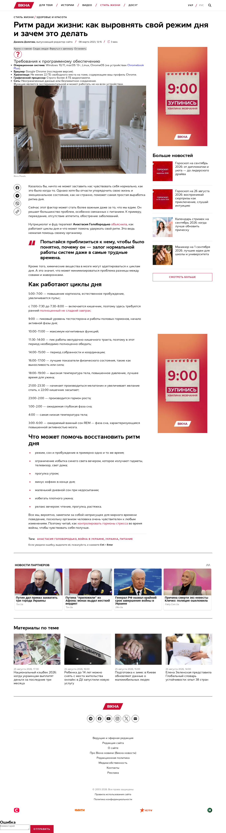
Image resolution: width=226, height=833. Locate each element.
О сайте (113, 748)
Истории (67, 5)
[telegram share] (17, 195)
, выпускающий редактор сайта (43, 41)
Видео (87, 5)
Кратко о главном (23, 48)
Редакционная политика (113, 757)
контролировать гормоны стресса (103, 523)
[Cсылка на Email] (135, 718)
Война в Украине (91, 539)
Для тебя (46, 5)
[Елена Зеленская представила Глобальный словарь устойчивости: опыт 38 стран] (189, 649)
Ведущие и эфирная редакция (113, 738)
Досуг (133, 5)
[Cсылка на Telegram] (90, 718)
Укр (190, 5)
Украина (111, 539)
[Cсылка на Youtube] (108, 718)
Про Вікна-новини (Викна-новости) (113, 752)
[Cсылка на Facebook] (99, 718)
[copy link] (17, 211)
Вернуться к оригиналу (61, 48)
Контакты (113, 767)
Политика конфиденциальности (113, 799)
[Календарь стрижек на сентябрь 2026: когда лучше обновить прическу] (163, 227)
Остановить (80, 48)
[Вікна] (24, 5)
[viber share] (17, 203)
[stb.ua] (17, 810)
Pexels (22, 176)
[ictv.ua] (146, 810)
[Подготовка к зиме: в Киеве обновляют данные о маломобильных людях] (138, 649)
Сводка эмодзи (40, 48)
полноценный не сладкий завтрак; (65, 310)
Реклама (113, 772)
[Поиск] (210, 5)
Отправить (42, 829)
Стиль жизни (110, 5)
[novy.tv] (209, 810)
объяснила (119, 224)
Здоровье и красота (51, 17)
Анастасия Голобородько (57, 539)
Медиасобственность (113, 762)
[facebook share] (17, 187)
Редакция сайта (113, 743)
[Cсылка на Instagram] (117, 718)
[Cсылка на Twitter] (126, 718)
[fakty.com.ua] (80, 810)
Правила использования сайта (113, 794)
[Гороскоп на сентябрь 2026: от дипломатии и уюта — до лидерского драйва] (163, 171)
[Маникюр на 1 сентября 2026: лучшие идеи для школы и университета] (163, 255)
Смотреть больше (182, 277)
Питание (126, 539)
